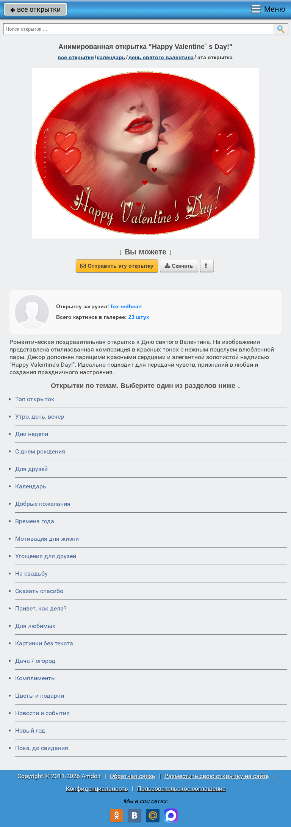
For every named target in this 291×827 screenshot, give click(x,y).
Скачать (179, 266)
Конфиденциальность (97, 788)
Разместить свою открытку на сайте (216, 776)
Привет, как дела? (41, 608)
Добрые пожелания (42, 503)
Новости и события (42, 713)
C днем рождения (40, 451)
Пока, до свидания (41, 748)
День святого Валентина (161, 57)
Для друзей (31, 468)
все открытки (35, 9)
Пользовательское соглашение (181, 788)
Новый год (30, 730)
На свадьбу (31, 573)
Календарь (111, 57)
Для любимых (35, 625)
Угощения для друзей (45, 556)
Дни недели (31, 434)
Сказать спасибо (39, 591)
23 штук (138, 317)
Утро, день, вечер (39, 416)
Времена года (34, 521)
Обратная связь (132, 776)
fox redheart (126, 306)
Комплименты (35, 678)
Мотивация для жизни (47, 538)
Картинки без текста (44, 643)
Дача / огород (35, 660)
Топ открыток (35, 399)
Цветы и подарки (39, 695)
